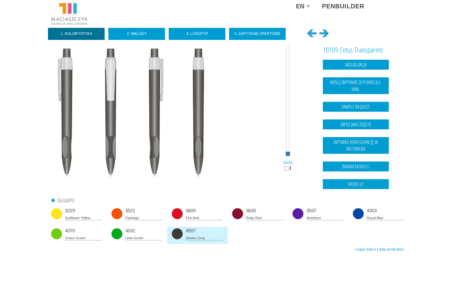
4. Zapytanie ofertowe (257, 34)
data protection (391, 249)
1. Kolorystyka (76, 34)
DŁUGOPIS (66, 200)
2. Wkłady (137, 34)
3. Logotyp (197, 34)
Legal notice (365, 249)
